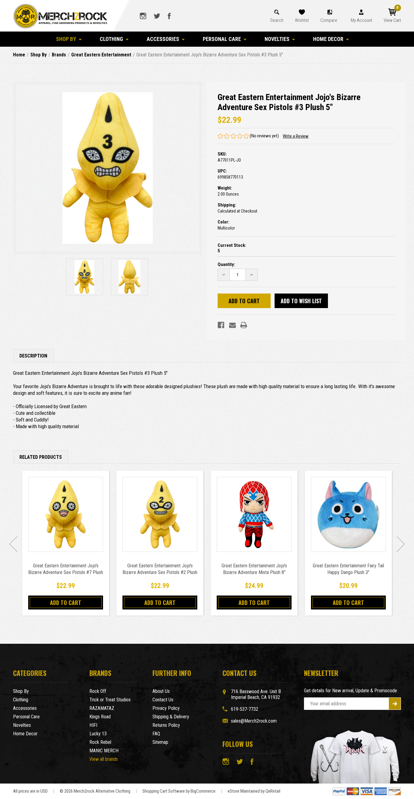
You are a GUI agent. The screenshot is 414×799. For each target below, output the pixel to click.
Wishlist (302, 20)
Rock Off (97, 691)
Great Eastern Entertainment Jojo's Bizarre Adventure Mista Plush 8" (254, 569)
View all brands (103, 759)
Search (276, 20)
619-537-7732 (244, 709)
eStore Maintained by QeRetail (254, 791)
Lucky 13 (98, 734)
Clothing (111, 39)
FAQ (156, 734)
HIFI (93, 725)
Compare (329, 20)
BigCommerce (203, 791)
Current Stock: (232, 248)
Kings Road (100, 717)
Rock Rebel (100, 742)
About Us (161, 691)
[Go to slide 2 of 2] (13, 544)
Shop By (66, 39)
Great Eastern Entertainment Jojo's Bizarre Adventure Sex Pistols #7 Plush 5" (65, 572)
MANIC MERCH (104, 751)
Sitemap (160, 742)
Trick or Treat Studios (110, 700)
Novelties (277, 39)
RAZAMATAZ (101, 708)
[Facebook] (221, 325)
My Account (361, 20)
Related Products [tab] (40, 457)
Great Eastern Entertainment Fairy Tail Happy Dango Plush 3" (348, 569)
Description (33, 356)
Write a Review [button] (296, 136)
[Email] (232, 325)
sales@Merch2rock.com (254, 721)
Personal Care (222, 39)
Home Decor (328, 39)
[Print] (243, 325)
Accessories (163, 39)
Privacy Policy (166, 708)
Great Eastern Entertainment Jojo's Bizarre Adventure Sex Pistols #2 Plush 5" (159, 572)
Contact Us (162, 700)
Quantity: (226, 264)
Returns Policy (166, 725)
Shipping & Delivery (170, 717)
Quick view (65, 514)
